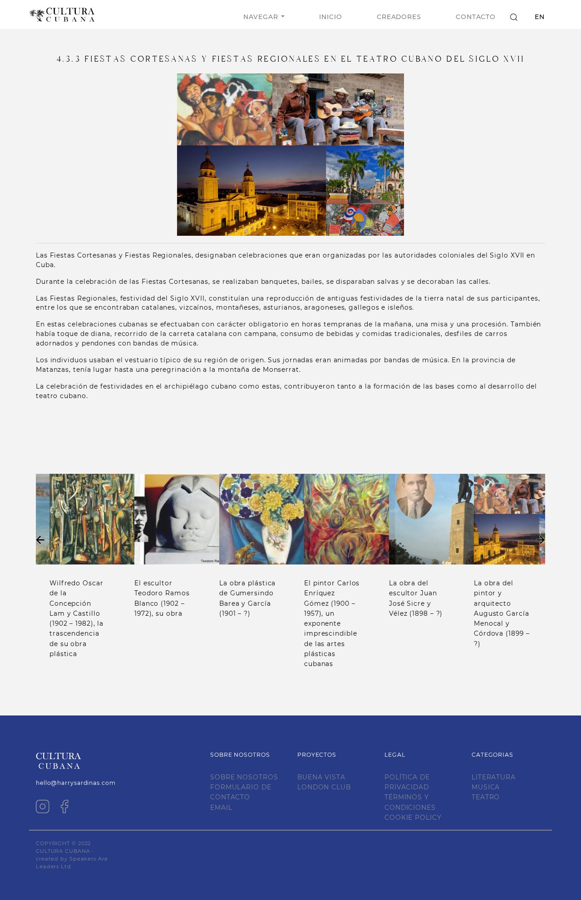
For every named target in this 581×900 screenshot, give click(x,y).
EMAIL (221, 807)
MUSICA (486, 787)
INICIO (330, 16)
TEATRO (486, 797)
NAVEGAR (260, 16)
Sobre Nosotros (244, 777)
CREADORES (399, 16)
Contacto (476, 16)
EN (540, 16)
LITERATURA (494, 777)
